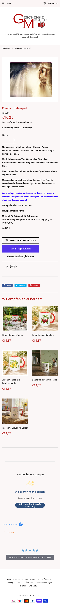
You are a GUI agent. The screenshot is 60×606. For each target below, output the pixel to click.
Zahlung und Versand (14, 582)
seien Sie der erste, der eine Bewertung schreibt (30, 557)
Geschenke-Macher (31, 596)
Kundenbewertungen (43, 582)
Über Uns (29, 582)
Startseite (6, 48)
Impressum (17, 579)
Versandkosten (25, 122)
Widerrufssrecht (44, 579)
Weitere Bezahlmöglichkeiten (20, 256)
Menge (5, 135)
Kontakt (23, 586)
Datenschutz (30, 579)
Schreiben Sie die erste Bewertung (30, 505)
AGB (9, 579)
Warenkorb (52, 3)
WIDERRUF (33, 586)
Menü (8, 3)
